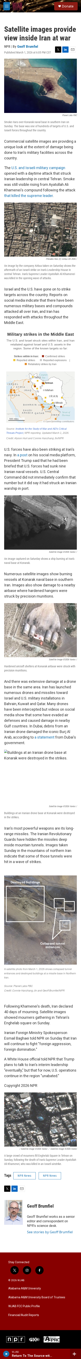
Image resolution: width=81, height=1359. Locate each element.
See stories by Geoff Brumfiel (50, 1232)
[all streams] (75, 1354)
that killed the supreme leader (28, 195)
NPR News (24, 1175)
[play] (6, 1354)
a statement (44, 737)
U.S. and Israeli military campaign (38, 168)
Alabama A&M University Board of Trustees (36, 1297)
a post (22, 455)
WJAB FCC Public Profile (24, 1306)
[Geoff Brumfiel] (13, 1212)
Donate (68, 6)
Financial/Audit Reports (23, 1315)
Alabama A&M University (24, 1288)
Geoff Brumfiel (27, 46)
